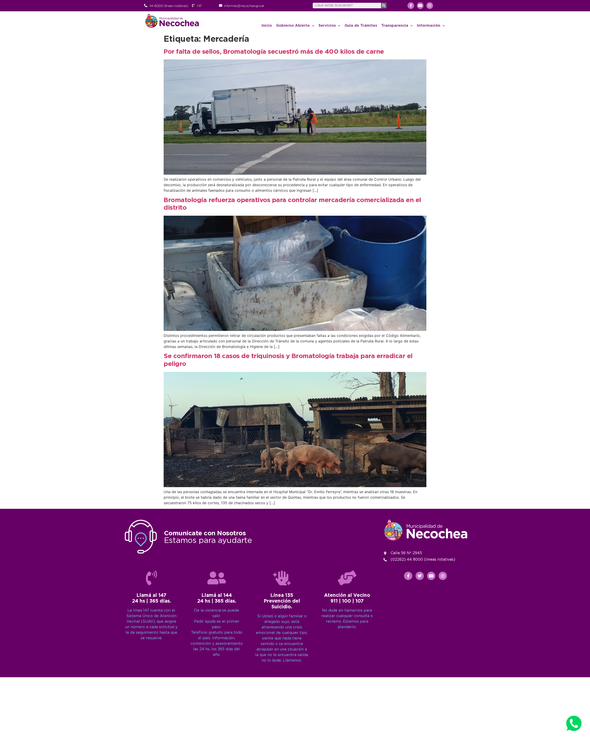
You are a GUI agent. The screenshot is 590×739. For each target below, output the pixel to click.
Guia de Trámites (361, 25)
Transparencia (394, 25)
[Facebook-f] (410, 5)
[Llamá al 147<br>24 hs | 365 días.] (151, 578)
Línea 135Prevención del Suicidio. (282, 601)
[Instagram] (429, 5)
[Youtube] (420, 5)
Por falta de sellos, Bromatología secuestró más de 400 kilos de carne (274, 52)
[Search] (383, 5)
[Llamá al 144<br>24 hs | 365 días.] (216, 578)
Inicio (267, 25)
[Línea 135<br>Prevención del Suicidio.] (281, 578)
